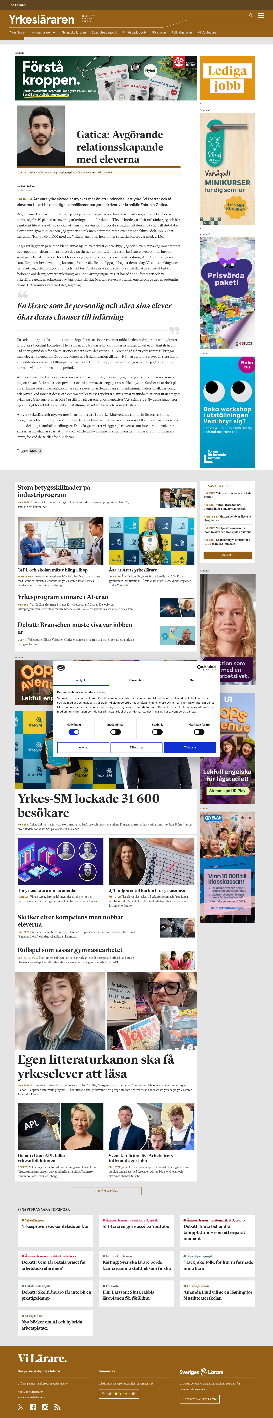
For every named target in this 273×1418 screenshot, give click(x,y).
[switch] (115, 732)
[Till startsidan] (18, 5)
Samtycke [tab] (80, 680)
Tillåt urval (136, 747)
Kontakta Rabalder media (119, 1394)
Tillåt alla (190, 747)
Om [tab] (192, 680)
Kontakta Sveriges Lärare (200, 1399)
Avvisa (83, 747)
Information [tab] (136, 680)
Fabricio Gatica (26, 186)
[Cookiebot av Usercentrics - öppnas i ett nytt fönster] (199, 668)
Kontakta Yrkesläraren (30, 1392)
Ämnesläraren (42, 32)
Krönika (35, 451)
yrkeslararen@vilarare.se (32, 1397)
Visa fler (228, 555)
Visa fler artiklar (106, 1191)
